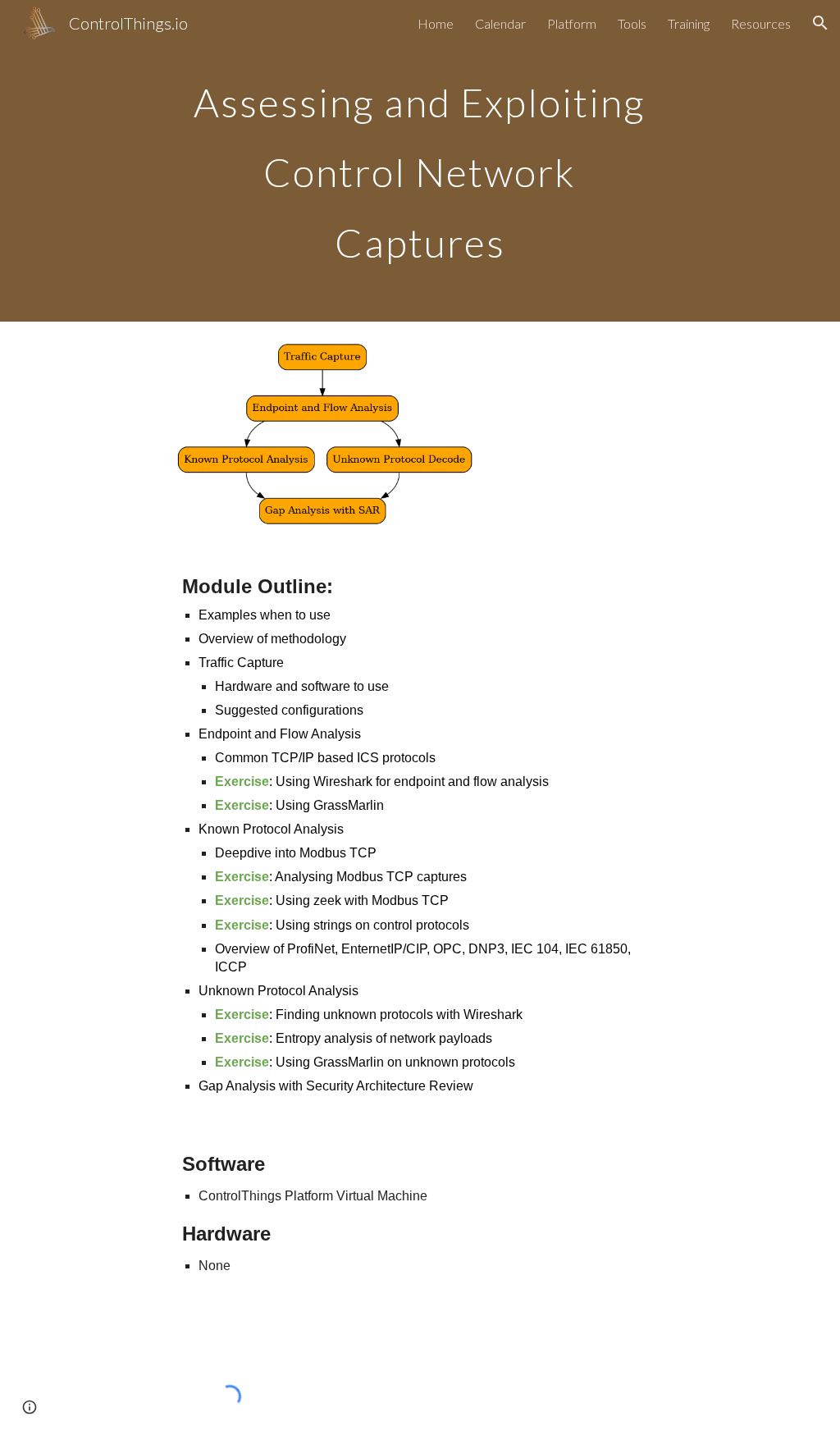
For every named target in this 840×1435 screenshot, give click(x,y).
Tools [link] (632, 23)
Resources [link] (761, 23)
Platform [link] (571, 23)
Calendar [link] (500, 23)
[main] (420, 160)
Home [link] (436, 23)
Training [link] (689, 23)
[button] (820, 23)
